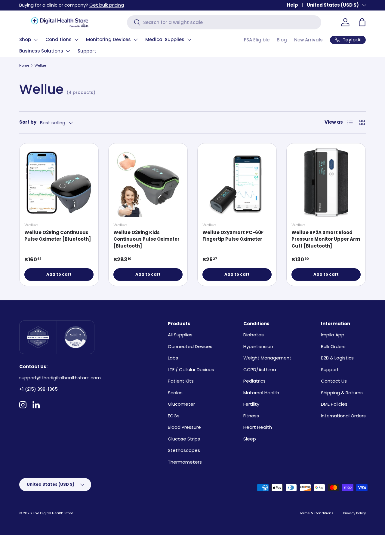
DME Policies (334, 404)
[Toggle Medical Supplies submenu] (189, 39)
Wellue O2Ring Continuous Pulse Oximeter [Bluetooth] (57, 235)
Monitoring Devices (108, 39)
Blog (282, 40)
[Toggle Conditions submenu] (76, 39)
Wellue (40, 65)
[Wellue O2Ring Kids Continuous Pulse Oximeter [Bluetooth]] (148, 182)
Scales (175, 392)
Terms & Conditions (316, 513)
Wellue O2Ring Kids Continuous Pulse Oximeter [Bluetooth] (146, 239)
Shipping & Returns (342, 392)
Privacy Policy (354, 513)
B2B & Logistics (337, 358)
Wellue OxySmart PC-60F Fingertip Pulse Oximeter (233, 235)
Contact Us (334, 381)
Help (292, 5)
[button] (362, 22)
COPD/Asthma (259, 369)
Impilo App (332, 335)
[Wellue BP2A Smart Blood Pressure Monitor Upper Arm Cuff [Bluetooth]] (326, 182)
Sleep (249, 439)
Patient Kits (181, 381)
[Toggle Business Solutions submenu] (68, 51)
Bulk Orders (333, 346)
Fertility (251, 404)
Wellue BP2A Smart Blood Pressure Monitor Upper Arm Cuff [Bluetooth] (325, 239)
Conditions (58, 39)
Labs (173, 358)
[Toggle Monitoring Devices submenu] (135, 39)
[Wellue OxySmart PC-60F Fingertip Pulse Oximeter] (237, 182)
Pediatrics (254, 381)
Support (87, 51)
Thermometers (185, 462)
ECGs (174, 416)
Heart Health (257, 427)
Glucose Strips (184, 439)
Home (24, 65)
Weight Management (267, 358)
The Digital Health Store (53, 513)
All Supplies (180, 335)
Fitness (251, 416)
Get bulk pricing (106, 5)
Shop (25, 39)
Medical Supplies (164, 39)
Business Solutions (41, 51)
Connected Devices (190, 346)
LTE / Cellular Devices (191, 369)
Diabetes (253, 335)
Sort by (27, 122)
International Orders (343, 416)
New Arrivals (308, 40)
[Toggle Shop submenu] (35, 39)
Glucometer (181, 404)
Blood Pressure (184, 427)
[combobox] (224, 22)
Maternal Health (261, 392)
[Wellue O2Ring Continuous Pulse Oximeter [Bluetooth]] (59, 182)
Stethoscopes (184, 450)
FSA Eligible (257, 40)
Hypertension (258, 346)
